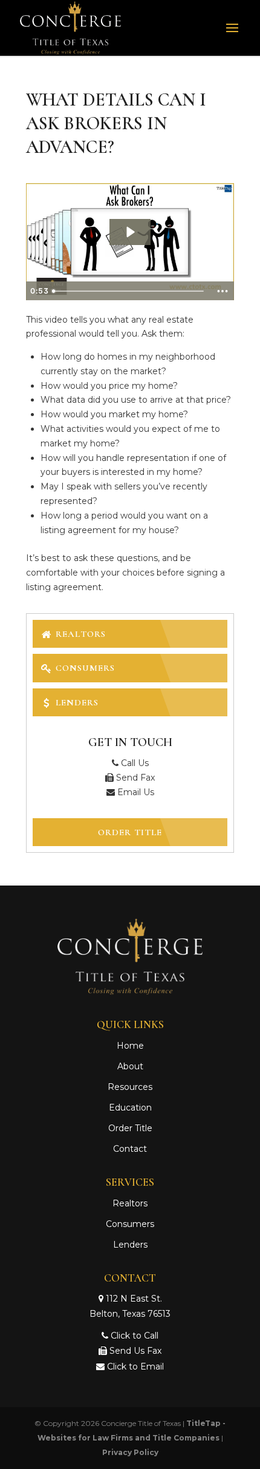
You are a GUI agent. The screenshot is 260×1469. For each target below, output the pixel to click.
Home (130, 1045)
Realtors (79, 633)
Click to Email (134, 1366)
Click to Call (133, 1335)
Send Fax (134, 777)
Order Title (130, 832)
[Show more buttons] (222, 291)
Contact (130, 1148)
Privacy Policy (130, 1452)
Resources (130, 1086)
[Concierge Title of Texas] (130, 991)
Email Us (134, 792)
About (130, 1066)
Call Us (134, 763)
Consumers (84, 667)
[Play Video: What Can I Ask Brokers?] (129, 232)
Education (130, 1107)
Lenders (76, 702)
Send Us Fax (134, 1350)
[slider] (129, 291)
